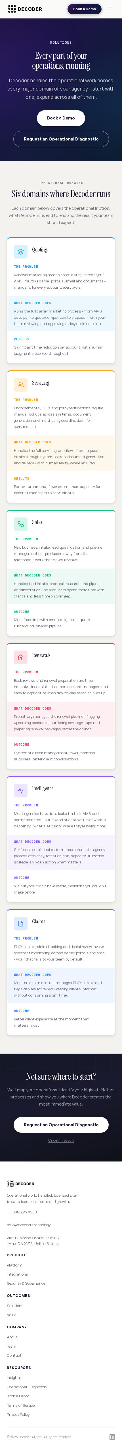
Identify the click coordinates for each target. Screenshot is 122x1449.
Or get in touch (61, 1140)
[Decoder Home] (25, 9)
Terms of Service (21, 1405)
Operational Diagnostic (27, 1387)
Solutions (15, 1305)
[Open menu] (110, 9)
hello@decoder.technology (29, 1224)
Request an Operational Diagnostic (61, 139)
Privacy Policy (18, 1414)
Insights (14, 1377)
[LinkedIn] (112, 1437)
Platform (14, 1265)
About (12, 1337)
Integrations (17, 1274)
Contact (14, 1355)
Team (11, 1346)
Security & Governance (26, 1283)
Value (11, 1314)
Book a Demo (84, 9)
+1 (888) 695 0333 (22, 1212)
